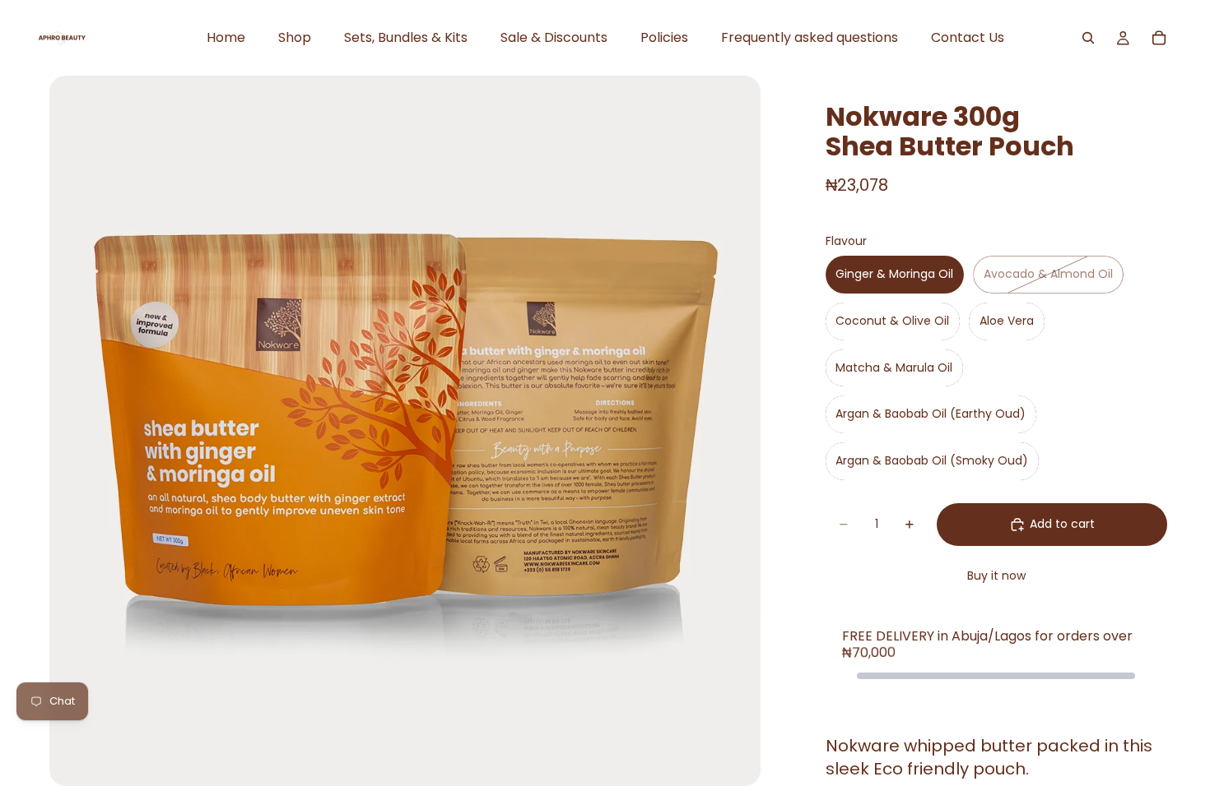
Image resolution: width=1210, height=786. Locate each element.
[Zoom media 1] (404, 431)
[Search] (1088, 38)
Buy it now (996, 575)
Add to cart (1062, 524)
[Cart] (1159, 38)
